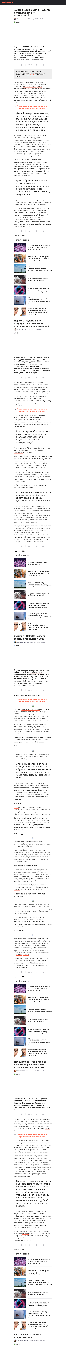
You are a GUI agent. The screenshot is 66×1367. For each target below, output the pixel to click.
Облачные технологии (22, 842)
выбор (48, 169)
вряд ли (38, 729)
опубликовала (36, 672)
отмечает (20, 82)
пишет (47, 1128)
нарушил (17, 217)
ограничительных (29, 86)
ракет (27, 963)
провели (25, 1233)
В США (16, 807)
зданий (19, 954)
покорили (40, 870)
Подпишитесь (31, 75)
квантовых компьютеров (30, 709)
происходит (36, 528)
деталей (41, 952)
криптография (22, 740)
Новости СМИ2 (19, 236)
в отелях (17, 889)
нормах (39, 86)
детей (34, 51)
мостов (26, 954)
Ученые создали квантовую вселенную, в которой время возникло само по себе (32, 107)
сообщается (18, 452)
